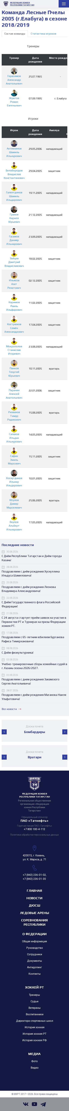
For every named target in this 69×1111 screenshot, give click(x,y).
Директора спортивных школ (34, 1020)
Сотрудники (34, 954)
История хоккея (34, 1027)
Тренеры (34, 994)
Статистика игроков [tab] (43, 33)
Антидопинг (34, 967)
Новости (34, 898)
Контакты (34, 973)
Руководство (34, 947)
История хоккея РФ (34, 1040)
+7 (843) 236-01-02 (34, 874)
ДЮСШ (34, 905)
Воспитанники (34, 1014)
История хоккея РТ (34, 1033)
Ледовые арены (34, 913)
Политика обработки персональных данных (34, 834)
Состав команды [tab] (15, 33)
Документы (34, 960)
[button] (4, 731)
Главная (34, 890)
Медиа (34, 1054)
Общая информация (34, 941)
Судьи (34, 1001)
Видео (35, 1067)
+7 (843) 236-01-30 (34, 878)
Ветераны (34, 1007)
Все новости (9, 709)
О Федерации (34, 934)
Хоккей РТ (34, 987)
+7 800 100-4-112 (34, 829)
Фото (34, 1061)
